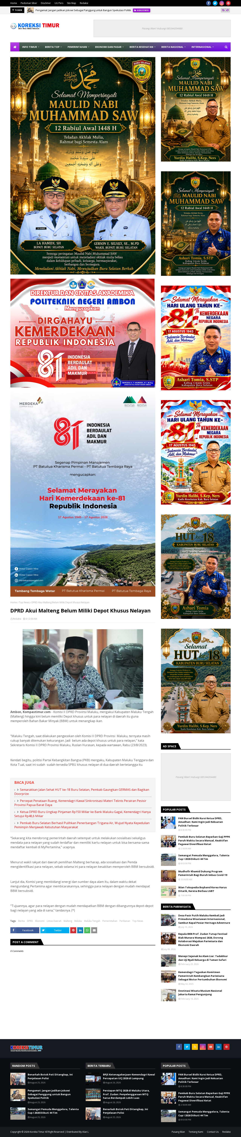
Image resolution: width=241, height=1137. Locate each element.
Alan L (85, 1131)
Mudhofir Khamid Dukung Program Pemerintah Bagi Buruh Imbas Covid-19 (202, 873)
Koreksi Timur (37, 1131)
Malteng (68, 921)
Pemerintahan (109, 921)
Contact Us (213, 1131)
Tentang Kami (196, 1131)
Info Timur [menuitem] (29, 47)
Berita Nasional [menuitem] (172, 47)
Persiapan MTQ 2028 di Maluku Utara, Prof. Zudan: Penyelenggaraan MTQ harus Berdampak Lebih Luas (126, 1094)
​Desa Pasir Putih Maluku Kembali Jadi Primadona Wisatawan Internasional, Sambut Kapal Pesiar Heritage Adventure (204, 919)
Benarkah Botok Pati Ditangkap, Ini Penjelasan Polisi (50, 1076)
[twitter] (215, 3)
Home (13, 3)
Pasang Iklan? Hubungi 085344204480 (162, 28)
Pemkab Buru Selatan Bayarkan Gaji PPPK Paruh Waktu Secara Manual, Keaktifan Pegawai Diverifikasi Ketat (204, 840)
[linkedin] (219, 1047)
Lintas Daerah (54, 921)
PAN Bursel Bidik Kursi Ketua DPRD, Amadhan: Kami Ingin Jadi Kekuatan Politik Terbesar (200, 822)
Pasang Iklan (178, 1131)
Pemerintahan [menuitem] (77, 47)
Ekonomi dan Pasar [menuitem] (108, 47)
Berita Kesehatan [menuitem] (141, 47)
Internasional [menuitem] (201, 47)
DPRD (30, 921)
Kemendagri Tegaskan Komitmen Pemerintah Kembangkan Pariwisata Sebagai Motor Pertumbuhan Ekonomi (202, 975)
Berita (21, 921)
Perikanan (125, 921)
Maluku (78, 921)
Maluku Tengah (92, 921)
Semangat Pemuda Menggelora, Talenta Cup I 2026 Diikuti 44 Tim (72, 10)
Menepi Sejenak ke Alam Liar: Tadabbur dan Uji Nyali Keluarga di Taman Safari (203, 958)
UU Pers (59, 3)
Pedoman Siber (29, 3)
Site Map (71, 3)
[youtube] (211, 1047)
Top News (24, 602)
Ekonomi (39, 921)
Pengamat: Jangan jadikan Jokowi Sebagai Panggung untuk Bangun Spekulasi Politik (49, 1094)
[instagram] (221, 3)
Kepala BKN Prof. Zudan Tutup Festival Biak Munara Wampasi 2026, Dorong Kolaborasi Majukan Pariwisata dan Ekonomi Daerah (202, 939)
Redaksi (84, 3)
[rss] (195, 1047)
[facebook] (208, 3)
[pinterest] (228, 3)
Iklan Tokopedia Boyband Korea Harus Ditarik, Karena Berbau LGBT (202, 889)
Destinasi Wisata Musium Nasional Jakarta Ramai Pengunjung (200, 992)
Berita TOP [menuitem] (52, 47)
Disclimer (46, 3)
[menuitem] (14, 46)
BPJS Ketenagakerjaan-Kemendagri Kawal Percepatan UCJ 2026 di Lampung (129, 1076)
